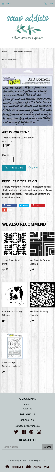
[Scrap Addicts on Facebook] (24, 432)
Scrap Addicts (20, 460)
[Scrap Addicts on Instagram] (39, 432)
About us (27, 408)
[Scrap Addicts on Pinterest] (31, 432)
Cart (50, 3)
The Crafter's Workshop (22, 51)
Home (4, 51)
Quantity (6, 154)
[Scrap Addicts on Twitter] (16, 432)
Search (27, 404)
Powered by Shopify (37, 460)
